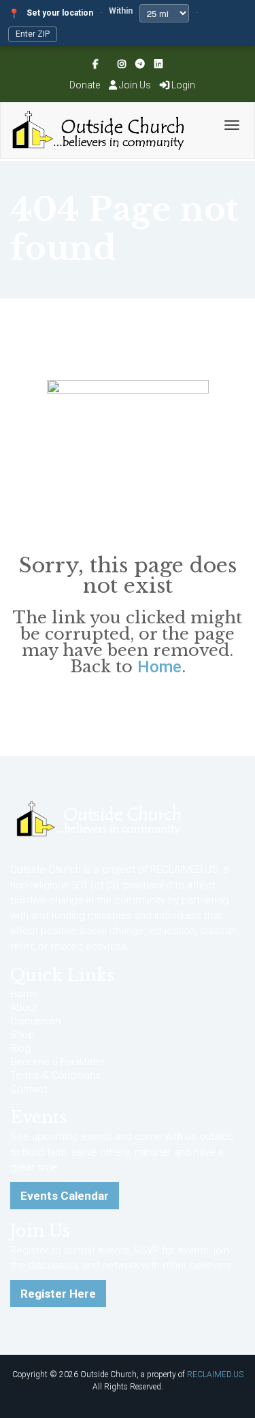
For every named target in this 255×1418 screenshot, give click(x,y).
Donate (84, 85)
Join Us (135, 85)
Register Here (58, 1293)
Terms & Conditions (55, 1075)
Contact (28, 1089)
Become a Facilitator (57, 1062)
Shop (22, 1034)
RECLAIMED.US (215, 1374)
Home (159, 666)
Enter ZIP (33, 34)
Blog (20, 1048)
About (23, 1007)
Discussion (35, 1021)
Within (121, 11)
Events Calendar (64, 1196)
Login (182, 85)
